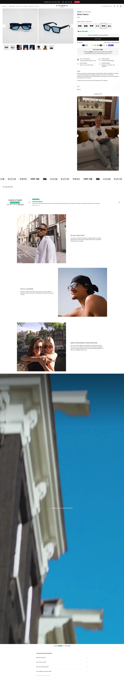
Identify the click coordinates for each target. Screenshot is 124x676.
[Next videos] (118, 135)
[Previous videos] (77, 135)
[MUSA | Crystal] (97, 26)
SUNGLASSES (12, 6)
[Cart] (120, 6)
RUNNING (31, 6)
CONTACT (36, 6)
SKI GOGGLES (25, 6)
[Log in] (117, 6)
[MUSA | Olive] (85, 26)
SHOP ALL (5, 6)
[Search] (114, 6)
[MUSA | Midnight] (79, 26)
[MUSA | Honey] (109, 26)
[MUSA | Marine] (103, 26)
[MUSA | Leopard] (91, 26)
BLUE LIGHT (18, 6)
